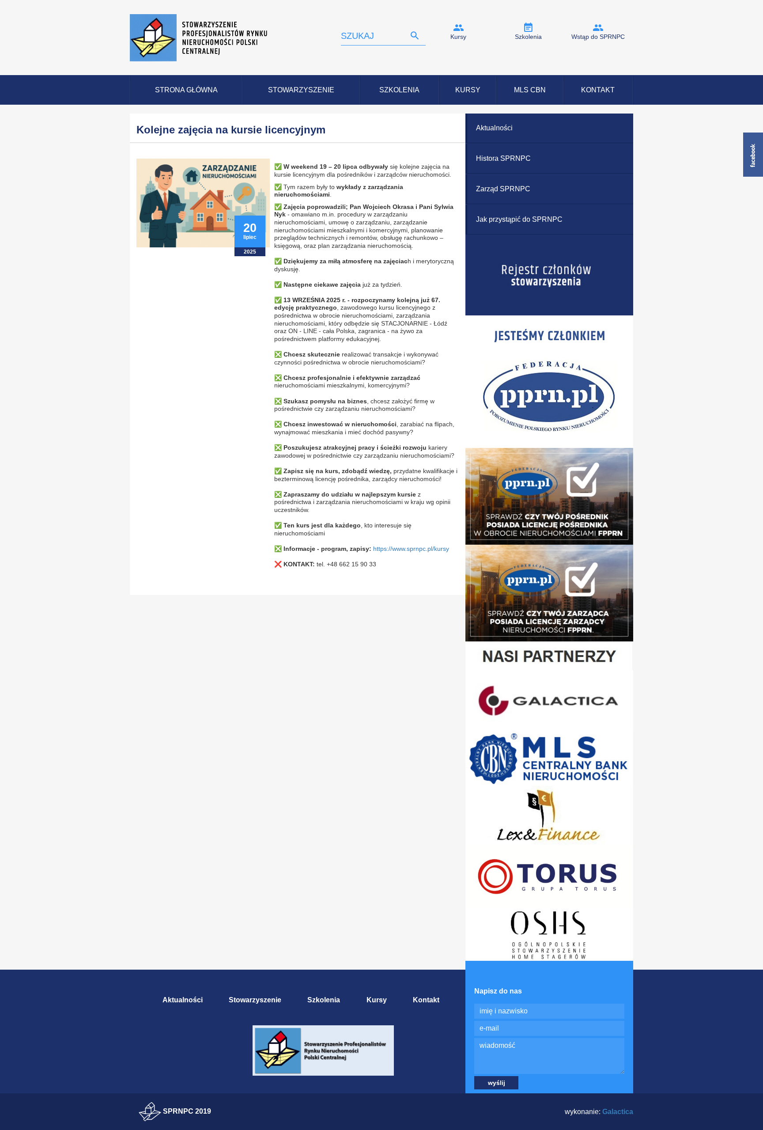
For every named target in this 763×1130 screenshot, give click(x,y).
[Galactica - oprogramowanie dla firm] (549, 699)
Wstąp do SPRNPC (598, 36)
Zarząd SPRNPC (503, 189)
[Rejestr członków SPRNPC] (549, 274)
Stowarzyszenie (301, 90)
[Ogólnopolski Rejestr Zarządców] (549, 592)
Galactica (617, 1111)
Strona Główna (186, 90)
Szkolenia (528, 36)
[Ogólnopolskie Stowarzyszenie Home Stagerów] (549, 934)
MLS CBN (530, 90)
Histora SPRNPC (503, 158)
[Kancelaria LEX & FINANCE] (549, 815)
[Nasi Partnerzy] (549, 655)
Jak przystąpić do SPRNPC (519, 219)
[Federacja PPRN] (549, 381)
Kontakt (598, 90)
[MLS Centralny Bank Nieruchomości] (549, 757)
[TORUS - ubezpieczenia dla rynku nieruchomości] (549, 876)
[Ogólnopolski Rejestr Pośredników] (549, 496)
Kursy (458, 36)
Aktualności (494, 128)
